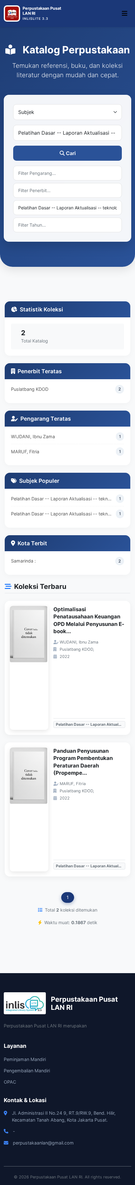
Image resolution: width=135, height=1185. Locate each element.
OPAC (10, 1082)
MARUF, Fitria (25, 451)
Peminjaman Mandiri (25, 1059)
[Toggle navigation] (124, 13)
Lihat (32, 668)
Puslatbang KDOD (29, 389)
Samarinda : (23, 560)
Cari (71, 153)
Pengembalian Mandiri (27, 1070)
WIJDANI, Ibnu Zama (33, 436)
